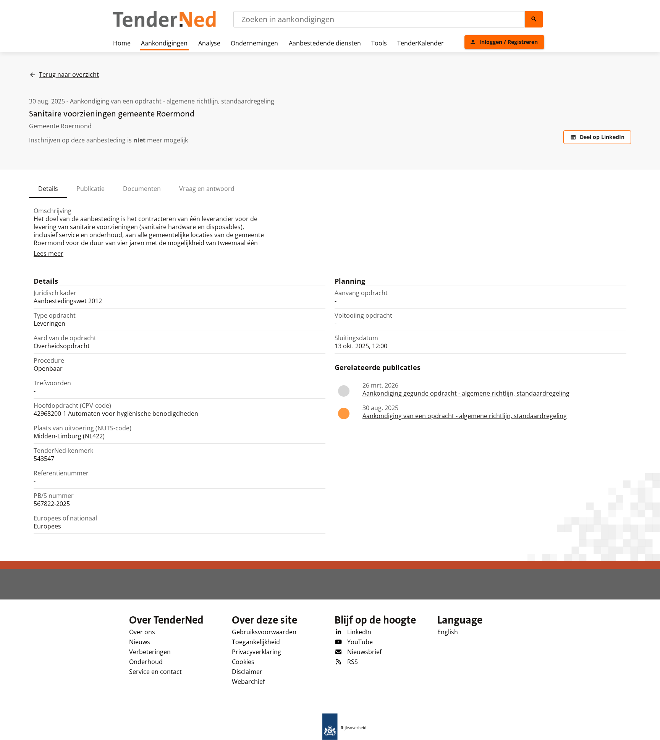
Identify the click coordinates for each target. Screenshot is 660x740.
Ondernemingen (254, 43)
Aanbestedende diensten (325, 43)
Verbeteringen (150, 652)
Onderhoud (146, 662)
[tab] (48, 188)
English (447, 632)
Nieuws (139, 642)
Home (122, 43)
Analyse (209, 43)
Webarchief (248, 681)
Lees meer (48, 253)
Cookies (243, 662)
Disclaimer (247, 671)
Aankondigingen (164, 43)
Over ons (142, 632)
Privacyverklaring (256, 652)
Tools (379, 43)
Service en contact (155, 671)
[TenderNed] (164, 26)
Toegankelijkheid (256, 642)
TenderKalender (420, 43)
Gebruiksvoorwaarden (264, 632)
